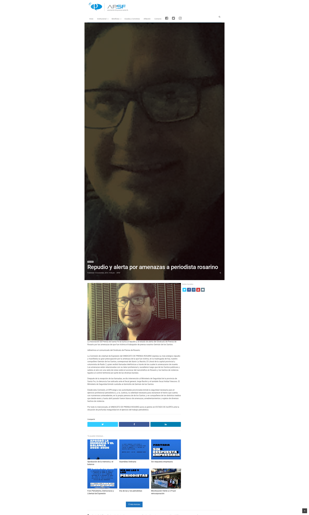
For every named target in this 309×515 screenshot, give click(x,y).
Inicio (91, 19)
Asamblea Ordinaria (127, 462)
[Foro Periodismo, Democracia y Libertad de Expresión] (102, 470)
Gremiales (90, 261)
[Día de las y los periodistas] (134, 470)
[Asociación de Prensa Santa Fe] (154, 6)
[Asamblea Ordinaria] (134, 441)
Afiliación (147, 19)
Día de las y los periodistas (130, 491)
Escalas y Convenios (132, 19)
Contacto (157, 19)
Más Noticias (135, 504)
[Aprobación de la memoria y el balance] (102, 441)
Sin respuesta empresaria (162, 462)
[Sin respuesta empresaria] (166, 441)
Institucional (101, 19)
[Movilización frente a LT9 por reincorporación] (166, 470)
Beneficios (115, 19)
